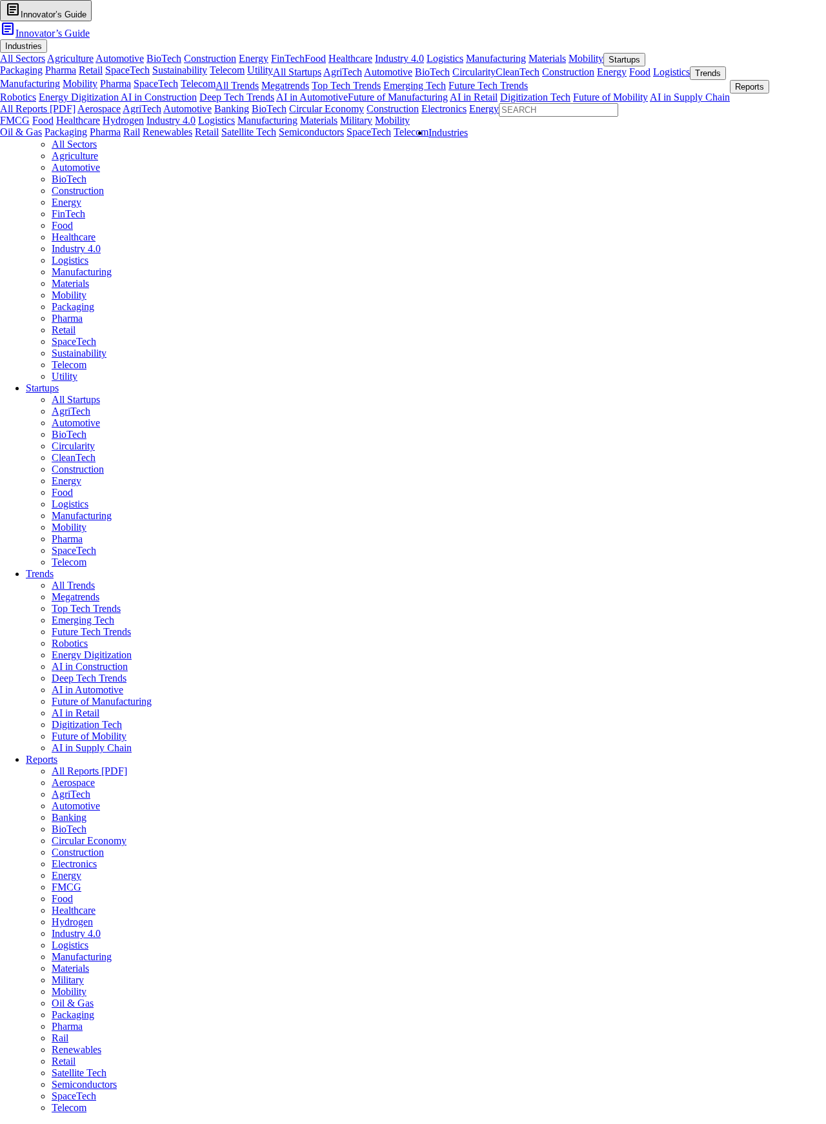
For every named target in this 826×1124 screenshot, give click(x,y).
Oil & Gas (21, 131)
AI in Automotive (312, 97)
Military (356, 120)
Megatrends (285, 85)
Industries (448, 132)
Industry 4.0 (399, 58)
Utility (260, 69)
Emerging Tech (414, 85)
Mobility (586, 58)
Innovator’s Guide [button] (45, 10)
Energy (253, 58)
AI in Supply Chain (690, 97)
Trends (40, 573)
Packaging (21, 69)
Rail (131, 131)
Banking (231, 108)
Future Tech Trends (488, 85)
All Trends (237, 85)
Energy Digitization (80, 97)
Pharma (60, 69)
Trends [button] (708, 73)
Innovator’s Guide (45, 33)
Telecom (227, 69)
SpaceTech (127, 69)
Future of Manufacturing (398, 97)
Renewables (167, 131)
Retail (91, 69)
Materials (547, 58)
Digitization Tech (535, 97)
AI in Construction (159, 97)
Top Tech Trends (346, 85)
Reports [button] (749, 87)
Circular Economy (326, 108)
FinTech (288, 58)
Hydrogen (123, 120)
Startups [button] (624, 59)
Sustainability (179, 69)
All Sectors (22, 58)
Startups (42, 387)
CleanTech (517, 71)
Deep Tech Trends (236, 97)
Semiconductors (311, 131)
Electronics (444, 108)
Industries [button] (23, 46)
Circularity (474, 71)
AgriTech (342, 71)
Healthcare (350, 58)
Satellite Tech (248, 131)
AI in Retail (474, 97)
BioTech (163, 58)
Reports (41, 759)
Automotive (120, 58)
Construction (210, 58)
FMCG (15, 120)
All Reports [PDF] (38, 108)
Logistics (445, 58)
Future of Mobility (610, 97)
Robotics (18, 97)
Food (315, 58)
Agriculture (70, 58)
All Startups (297, 71)
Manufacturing (496, 58)
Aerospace (99, 108)
